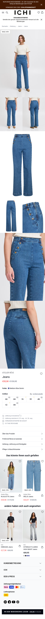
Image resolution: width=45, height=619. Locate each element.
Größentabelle (38, 394)
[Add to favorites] (41, 373)
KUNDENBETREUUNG (12, 563)
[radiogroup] (22, 402)
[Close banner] (41, 4)
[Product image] (11, 114)
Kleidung (13, 26)
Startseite (5, 26)
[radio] (22, 399)
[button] (22, 433)
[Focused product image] (22, 63)
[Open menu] (2, 12)
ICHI (5, 570)
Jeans (20, 26)
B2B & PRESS (9, 576)
